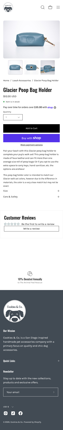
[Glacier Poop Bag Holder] (15, 67)
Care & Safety (10, 196)
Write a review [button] (31, 228)
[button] (42, 7)
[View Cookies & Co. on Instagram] (5, 413)
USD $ (6, 407)
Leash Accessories (21, 80)
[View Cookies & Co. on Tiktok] (13, 413)
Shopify (37, 422)
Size (5, 190)
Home (6, 80)
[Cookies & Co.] (8, 7)
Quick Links (9, 361)
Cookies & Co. (16, 422)
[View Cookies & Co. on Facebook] (20, 413)
